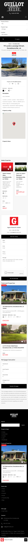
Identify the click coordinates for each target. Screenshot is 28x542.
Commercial (4, 434)
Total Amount (5, 363)
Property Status (5, 21)
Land (3, 437)
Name (4, 240)
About (3, 491)
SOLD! (3, 495)
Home (10, 43)
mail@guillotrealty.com (8, 526)
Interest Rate (5, 374)
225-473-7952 (15, 230)
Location (3, 32)
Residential (4, 439)
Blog (3, 500)
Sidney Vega (17, 537)
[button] (15, 126)
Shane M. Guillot (8, 539)
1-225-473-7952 (15, 13)
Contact (4, 493)
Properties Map (5, 497)
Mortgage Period (6, 380)
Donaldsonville (16, 43)
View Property (14, 300)
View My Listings (14, 236)
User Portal (4, 511)
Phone (4, 251)
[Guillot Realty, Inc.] (14, 10)
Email (4, 246)
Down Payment (6, 369)
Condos (4, 436)
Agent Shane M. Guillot (14, 227)
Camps (3, 432)
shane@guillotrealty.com (15, 232)
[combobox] (14, 24)
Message (4, 257)
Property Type (4, 27)
